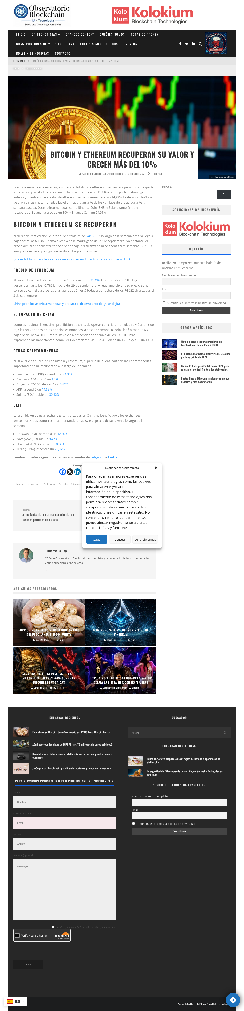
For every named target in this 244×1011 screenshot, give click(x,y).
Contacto (63, 53)
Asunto (17, 834)
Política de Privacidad (206, 1004)
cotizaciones (34, 484)
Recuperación (80, 484)
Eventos (130, 44)
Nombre (17, 792)
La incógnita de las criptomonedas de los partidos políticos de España (48, 515)
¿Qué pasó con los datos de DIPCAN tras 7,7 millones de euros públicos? (72, 744)
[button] (156, 468)
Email (165, 289)
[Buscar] (224, 194)
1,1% (55, 379)
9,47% (53, 439)
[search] (225, 732)
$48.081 (91, 236)
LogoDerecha (216, 43)
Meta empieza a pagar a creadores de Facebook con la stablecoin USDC (201, 343)
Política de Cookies (185, 1004)
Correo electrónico (23, 813)
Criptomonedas (115, 173)
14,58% (47, 389)
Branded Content (80, 34)
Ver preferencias (145, 539)
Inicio (21, 34)
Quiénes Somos (112, 34)
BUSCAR (168, 187)
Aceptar (97, 539)
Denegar (119, 539)
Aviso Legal (224, 1004)
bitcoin (19, 484)
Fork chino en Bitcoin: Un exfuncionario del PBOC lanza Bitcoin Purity (71, 732)
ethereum (50, 484)
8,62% (64, 384)
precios (64, 484)
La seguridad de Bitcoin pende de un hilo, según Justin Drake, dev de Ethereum (185, 773)
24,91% (68, 374)
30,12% (54, 394)
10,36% (59, 444)
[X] (70, 471)
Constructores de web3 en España (45, 44)
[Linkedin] (77, 471)
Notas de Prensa (145, 34)
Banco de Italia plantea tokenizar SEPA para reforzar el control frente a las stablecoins (205, 367)
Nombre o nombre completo (180, 275)
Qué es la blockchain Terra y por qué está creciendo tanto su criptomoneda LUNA (72, 259)
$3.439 (95, 280)
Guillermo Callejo (91, 174)
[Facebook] (62, 471)
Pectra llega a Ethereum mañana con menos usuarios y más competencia (205, 380)
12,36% (62, 434)
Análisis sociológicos (99, 44)
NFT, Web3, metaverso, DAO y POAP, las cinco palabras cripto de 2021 (205, 355)
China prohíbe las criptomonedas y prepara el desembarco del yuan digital (67, 304)
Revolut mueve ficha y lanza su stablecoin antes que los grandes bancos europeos (72, 755)
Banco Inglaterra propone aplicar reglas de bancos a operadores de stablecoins (183, 760)
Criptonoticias (44, 34)
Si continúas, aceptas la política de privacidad (196, 303)
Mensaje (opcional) (23, 855)
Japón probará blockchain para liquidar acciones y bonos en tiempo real (76, 60)
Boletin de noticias (32, 53)
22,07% (60, 449)
